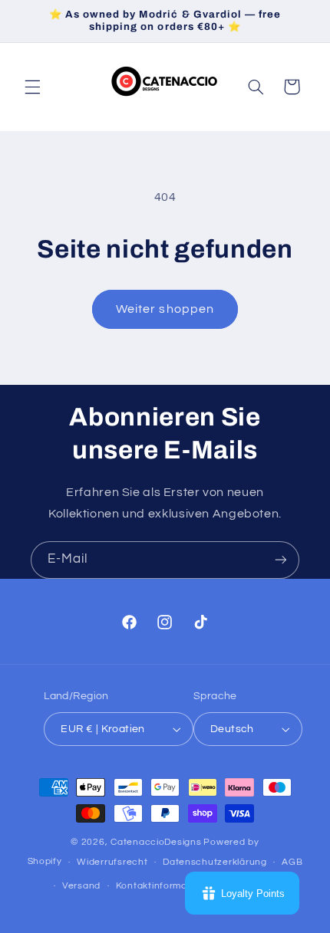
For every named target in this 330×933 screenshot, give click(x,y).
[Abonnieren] (281, 560)
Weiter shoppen (165, 309)
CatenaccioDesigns (156, 842)
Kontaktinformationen (166, 886)
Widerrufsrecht (112, 862)
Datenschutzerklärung (215, 862)
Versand (81, 886)
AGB (292, 862)
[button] (32, 86)
